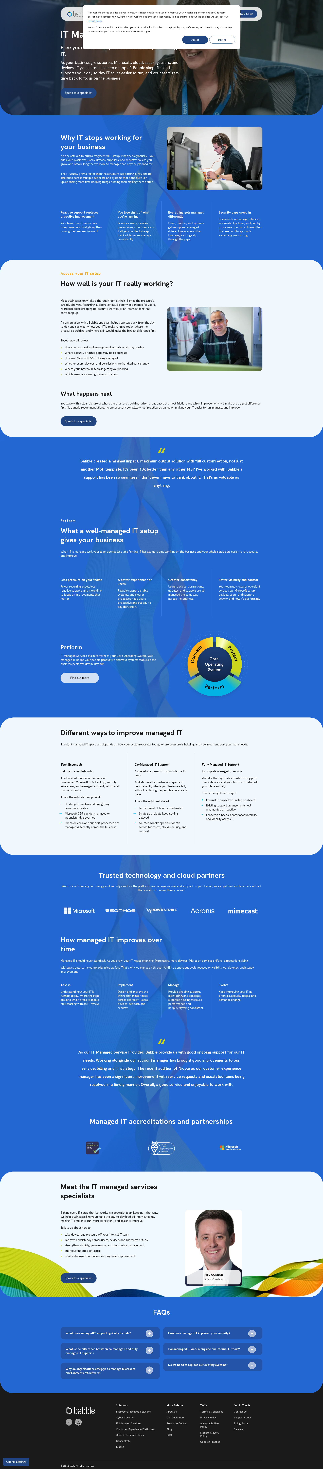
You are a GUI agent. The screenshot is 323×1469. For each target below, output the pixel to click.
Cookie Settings (16, 1462)
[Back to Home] (77, 14)
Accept (195, 39)
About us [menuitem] (172, 1411)
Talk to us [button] (246, 14)
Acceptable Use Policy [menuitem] (209, 1425)
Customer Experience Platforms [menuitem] (135, 1429)
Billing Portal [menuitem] (241, 1423)
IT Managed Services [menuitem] (128, 1423)
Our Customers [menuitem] (176, 1417)
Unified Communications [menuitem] (130, 1435)
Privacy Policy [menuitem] (208, 1417)
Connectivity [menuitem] (123, 1441)
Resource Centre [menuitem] (177, 1423)
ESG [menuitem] (169, 1435)
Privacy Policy (95, 20)
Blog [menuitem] (169, 1429)
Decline (222, 39)
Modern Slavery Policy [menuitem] (209, 1434)
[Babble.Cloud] (80, 1410)
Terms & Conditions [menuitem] (211, 1411)
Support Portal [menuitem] (242, 1417)
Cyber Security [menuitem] (125, 1417)
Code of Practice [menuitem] (210, 1442)
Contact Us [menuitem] (240, 1411)
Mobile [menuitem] (120, 1447)
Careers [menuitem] (238, 1429)
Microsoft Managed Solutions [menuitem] (133, 1411)
